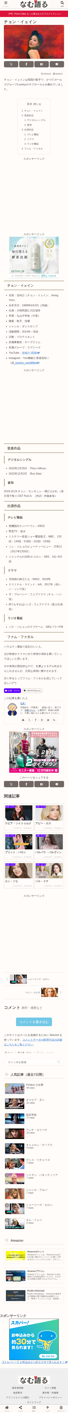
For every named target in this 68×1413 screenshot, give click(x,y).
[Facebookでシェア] (26, 64)
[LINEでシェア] (57, 64)
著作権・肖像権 (50, 1392)
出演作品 (29, 129)
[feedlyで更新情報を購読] (48, 720)
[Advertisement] (34, 195)
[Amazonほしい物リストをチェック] (42, 720)
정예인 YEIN (29, 352)
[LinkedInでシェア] (41, 1008)
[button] (59, 1062)
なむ (23, 703)
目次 (29, 104)
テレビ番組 (33, 134)
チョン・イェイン (33, 110)
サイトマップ (34, 1402)
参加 (29, 125)
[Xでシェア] (11, 64)
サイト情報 (50, 1388)
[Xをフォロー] (29, 720)
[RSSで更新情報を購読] (54, 720)
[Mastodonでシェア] (26, 992)
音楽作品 (29, 115)
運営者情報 (17, 1388)
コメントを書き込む (34, 1022)
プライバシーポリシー (50, 1397)
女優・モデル (14, 690)
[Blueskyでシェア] (41, 992)
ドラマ (30, 139)
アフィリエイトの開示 (17, 1397)
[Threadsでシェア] (26, 1000)
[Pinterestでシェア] (26, 1008)
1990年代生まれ (34, 690)
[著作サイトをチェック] (23, 720)
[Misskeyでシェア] (56, 992)
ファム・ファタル (33, 148)
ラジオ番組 (33, 143)
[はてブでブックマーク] (41, 64)
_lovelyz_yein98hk (25, 362)
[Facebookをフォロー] (35, 720)
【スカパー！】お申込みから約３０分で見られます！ (33, 1362)
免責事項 (17, 1392)
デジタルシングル (36, 120)
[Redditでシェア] (41, 1000)
